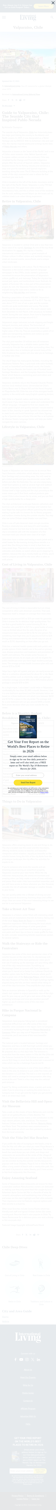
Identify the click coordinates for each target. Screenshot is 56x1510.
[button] (53, 3)
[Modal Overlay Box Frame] (28, 755)
